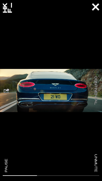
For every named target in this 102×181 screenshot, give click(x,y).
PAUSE (6, 165)
